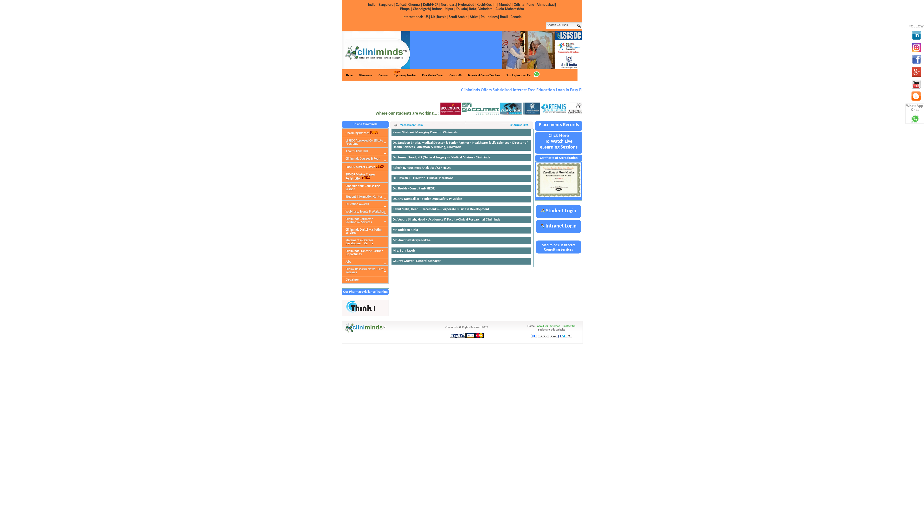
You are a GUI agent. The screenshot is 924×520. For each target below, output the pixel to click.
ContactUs (455, 75)
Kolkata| (462, 9)
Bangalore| (387, 5)
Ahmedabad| (546, 5)
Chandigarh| (422, 9)
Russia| (442, 17)
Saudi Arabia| (459, 17)
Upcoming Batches (405, 75)
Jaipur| (449, 9)
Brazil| (505, 17)
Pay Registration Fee (519, 75)
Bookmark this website (551, 329)
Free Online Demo (432, 75)
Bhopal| (406, 9)
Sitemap (555, 326)
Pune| (531, 5)
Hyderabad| (467, 5)
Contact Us (569, 326)
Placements (365, 75)
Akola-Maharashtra (509, 9)
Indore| (438, 9)
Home (349, 75)
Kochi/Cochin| (487, 5)
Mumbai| (506, 5)
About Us (542, 326)
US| (416, 17)
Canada (516, 17)
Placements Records (559, 125)
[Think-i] (361, 312)
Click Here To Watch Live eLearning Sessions (559, 141)
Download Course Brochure (484, 75)
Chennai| (415, 5)
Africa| (475, 17)
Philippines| (490, 17)
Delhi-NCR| (431, 5)
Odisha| (520, 5)
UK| (434, 17)
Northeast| (449, 5)
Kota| (473, 9)
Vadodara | (486, 9)
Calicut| (402, 5)
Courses (383, 75)
